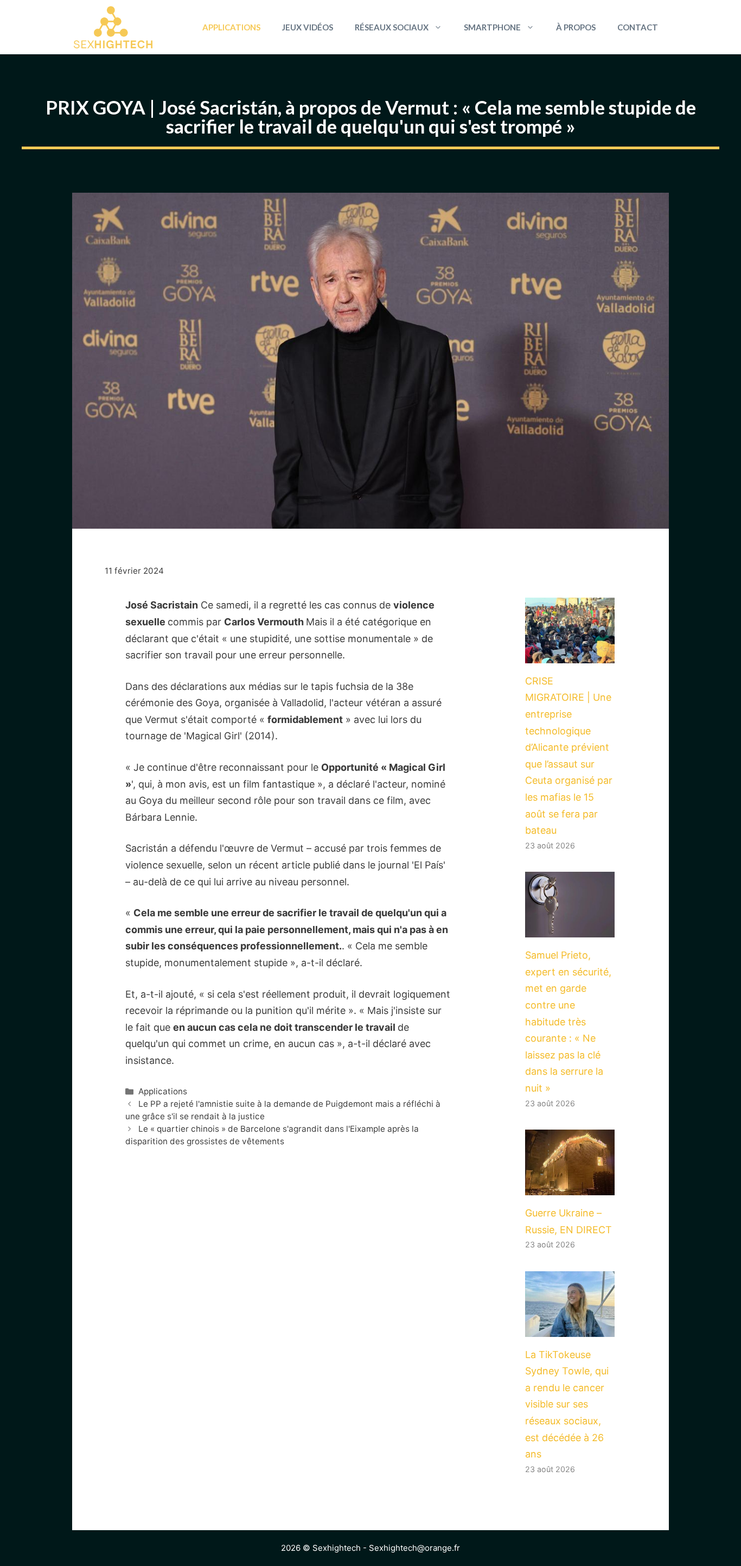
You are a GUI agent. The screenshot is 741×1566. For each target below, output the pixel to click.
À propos (576, 27)
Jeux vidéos (307, 27)
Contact (637, 27)
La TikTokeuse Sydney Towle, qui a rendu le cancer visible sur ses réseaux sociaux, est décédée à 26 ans (567, 1404)
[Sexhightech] (113, 27)
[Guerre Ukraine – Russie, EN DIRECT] (570, 1186)
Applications (231, 27)
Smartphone (492, 27)
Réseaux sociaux (392, 27)
